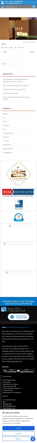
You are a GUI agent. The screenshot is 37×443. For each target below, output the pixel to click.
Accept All (19, 428)
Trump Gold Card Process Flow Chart (14, 89)
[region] (18, 426)
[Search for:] (11, 64)
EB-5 (4, 129)
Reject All (18, 439)
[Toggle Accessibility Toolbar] (33, 439)
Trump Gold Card (8, 149)
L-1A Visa (6, 141)
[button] (34, 6)
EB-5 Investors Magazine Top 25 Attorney (16, 85)
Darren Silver (20, 47)
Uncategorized (7, 152)
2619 (33, 52)
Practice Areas (7, 376)
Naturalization (7, 145)
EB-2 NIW (6, 125)
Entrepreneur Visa (8, 133)
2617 (4, 52)
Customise (18, 433)
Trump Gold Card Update (10, 93)
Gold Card (6, 137)
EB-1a (5, 121)
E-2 (4, 118)
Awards (5, 114)
